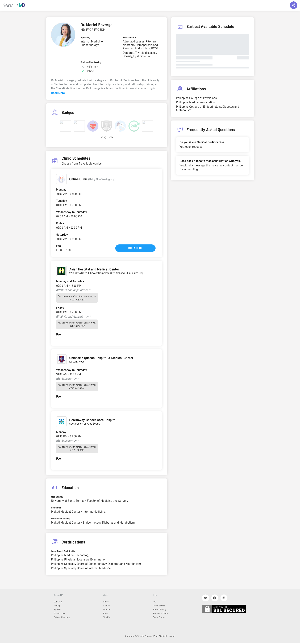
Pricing (57, 606)
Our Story (58, 602)
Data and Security (62, 617)
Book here (135, 248)
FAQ (154, 602)
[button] (61, 179)
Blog (105, 613)
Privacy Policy (159, 609)
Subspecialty (129, 37)
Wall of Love (59, 613)
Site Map (107, 617)
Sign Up (57, 609)
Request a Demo (160, 613)
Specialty (85, 37)
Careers (106, 606)
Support (107, 609)
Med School (57, 496)
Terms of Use (159, 606)
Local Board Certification (63, 551)
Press (106, 602)
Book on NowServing (91, 62)
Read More (58, 92)
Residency (56, 507)
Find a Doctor (159, 617)
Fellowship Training (60, 518)
